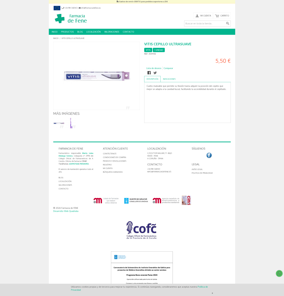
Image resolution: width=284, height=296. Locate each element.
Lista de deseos (153, 68)
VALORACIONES (111, 32)
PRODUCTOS (67, 32)
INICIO (55, 32)
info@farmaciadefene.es (159, 172)
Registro (107, 165)
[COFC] (142, 231)
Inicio (56, 38)
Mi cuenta (108, 168)
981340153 (84, 164)
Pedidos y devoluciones (114, 161)
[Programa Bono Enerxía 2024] (142, 271)
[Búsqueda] (228, 24)
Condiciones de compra (114, 157)
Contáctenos (109, 154)
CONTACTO (128, 32)
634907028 (74, 164)
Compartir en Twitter (155, 73)
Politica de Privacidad (202, 173)
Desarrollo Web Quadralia (65, 211)
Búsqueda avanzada (113, 172)
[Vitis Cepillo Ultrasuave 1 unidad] (58, 123)
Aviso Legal (197, 169)
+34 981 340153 (153, 169)
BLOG (80, 32)
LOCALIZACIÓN (93, 32)
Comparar (168, 68)
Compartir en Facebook (149, 73)
